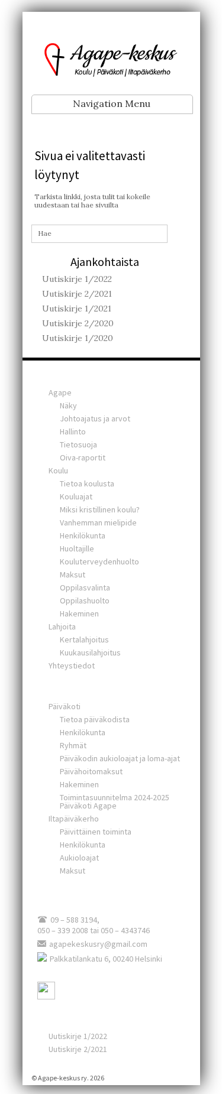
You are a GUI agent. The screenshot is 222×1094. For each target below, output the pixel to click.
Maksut (72, 574)
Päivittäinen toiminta (95, 831)
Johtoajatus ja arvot (95, 418)
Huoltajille (77, 548)
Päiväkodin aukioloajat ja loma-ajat (120, 758)
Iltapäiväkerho (74, 818)
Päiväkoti (65, 706)
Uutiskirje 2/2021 (77, 294)
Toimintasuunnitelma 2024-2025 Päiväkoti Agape (114, 801)
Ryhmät (73, 745)
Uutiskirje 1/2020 (77, 338)
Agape (60, 392)
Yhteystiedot (72, 665)
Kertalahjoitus (84, 639)
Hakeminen (79, 613)
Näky (68, 405)
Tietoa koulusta (87, 483)
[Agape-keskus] (111, 58)
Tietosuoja (78, 444)
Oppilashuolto (85, 600)
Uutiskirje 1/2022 (77, 279)
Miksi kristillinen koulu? (100, 509)
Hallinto (73, 431)
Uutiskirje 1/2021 (76, 308)
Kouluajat (76, 496)
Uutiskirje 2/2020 (78, 323)
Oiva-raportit (82, 457)
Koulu (58, 470)
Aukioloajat (79, 857)
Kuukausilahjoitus (90, 652)
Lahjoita (62, 626)
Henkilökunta (82, 535)
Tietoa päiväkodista (95, 719)
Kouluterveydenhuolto (99, 561)
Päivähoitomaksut (91, 771)
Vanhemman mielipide (98, 522)
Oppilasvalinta (85, 587)
